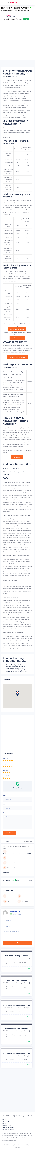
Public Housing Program (17, 329)
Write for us (5, 1121)
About (4, 1119)
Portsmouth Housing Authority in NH (16, 666)
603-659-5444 (10, 17)
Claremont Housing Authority (16, 956)
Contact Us (5, 1123)
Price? (4, 764)
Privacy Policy (6, 1125)
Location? (6, 776)
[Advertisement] (17, 42)
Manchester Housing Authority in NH (16, 1053)
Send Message (17, 943)
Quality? (5, 770)
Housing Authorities (8, 1129)
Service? (5, 758)
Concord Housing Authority (14, 665)
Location (6, 19)
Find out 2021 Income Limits (17, 357)
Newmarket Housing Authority (16, 1029)
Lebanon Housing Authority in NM (16, 670)
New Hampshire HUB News (11, 468)
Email (4, 804)
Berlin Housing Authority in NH (15, 668)
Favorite (13, 19)
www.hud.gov (17, 457)
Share (20, 19)
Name (5, 795)
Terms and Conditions (8, 1127)
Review (26, 19)
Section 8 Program (17, 338)
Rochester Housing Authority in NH (16, 671)
